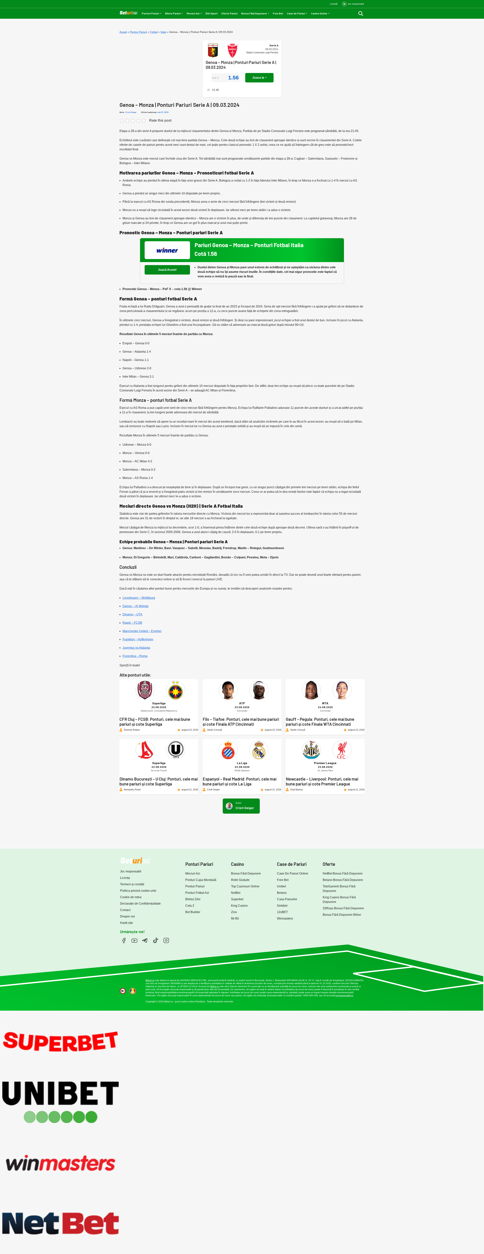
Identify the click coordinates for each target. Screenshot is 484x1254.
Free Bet (278, 13)
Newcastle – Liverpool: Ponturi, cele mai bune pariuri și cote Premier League (322, 781)
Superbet (237, 899)
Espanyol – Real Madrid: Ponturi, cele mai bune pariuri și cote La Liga (239, 781)
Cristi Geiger (131, 112)
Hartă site (126, 922)
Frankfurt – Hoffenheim (138, 639)
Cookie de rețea (130, 897)
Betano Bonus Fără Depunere (343, 880)
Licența (125, 877)
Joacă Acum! (167, 269)
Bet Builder (192, 912)
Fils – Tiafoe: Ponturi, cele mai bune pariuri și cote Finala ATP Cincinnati (241, 721)
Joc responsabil (130, 871)
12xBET (282, 912)
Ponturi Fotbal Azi (197, 892)
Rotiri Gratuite (240, 880)
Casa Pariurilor (287, 899)
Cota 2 (189, 905)
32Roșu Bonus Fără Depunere (343, 908)
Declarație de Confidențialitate (140, 903)
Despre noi (127, 916)
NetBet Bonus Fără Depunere (343, 873)
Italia (163, 31)
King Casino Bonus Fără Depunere (339, 899)
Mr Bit (235, 918)
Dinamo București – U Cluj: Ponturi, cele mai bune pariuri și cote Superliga (158, 781)
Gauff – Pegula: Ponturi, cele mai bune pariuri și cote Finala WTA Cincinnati (320, 721)
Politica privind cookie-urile (138, 890)
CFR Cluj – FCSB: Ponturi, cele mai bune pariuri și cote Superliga (154, 721)
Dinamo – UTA (132, 614)
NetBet (235, 892)
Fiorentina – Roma (135, 656)
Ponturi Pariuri (150, 13)
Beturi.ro (150, 980)
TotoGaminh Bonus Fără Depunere (339, 888)
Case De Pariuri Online (292, 873)
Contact (125, 910)
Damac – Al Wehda (135, 606)
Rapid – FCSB (132, 622)
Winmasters (285, 918)
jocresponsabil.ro (344, 995)
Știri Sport (212, 13)
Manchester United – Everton (142, 631)
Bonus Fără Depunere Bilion (342, 914)
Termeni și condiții (132, 884)
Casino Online (319, 13)
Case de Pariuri (296, 13)
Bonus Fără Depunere (254, 13)
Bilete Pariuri (173, 13)
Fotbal (153, 31)
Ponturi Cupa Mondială (200, 880)
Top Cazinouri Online (245, 886)
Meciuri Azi (193, 13)
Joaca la (258, 77)
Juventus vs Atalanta (136, 647)
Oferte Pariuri (229, 13)
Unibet (281, 886)
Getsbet (282, 905)
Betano (282, 892)
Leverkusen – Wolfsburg (139, 597)
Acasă (123, 31)
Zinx (234, 912)
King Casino (239, 905)
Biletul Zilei (192, 899)
